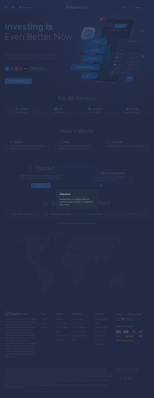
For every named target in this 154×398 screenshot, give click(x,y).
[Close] (101, 186)
